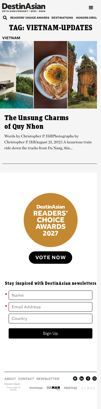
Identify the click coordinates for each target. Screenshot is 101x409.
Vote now (50, 257)
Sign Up (50, 333)
